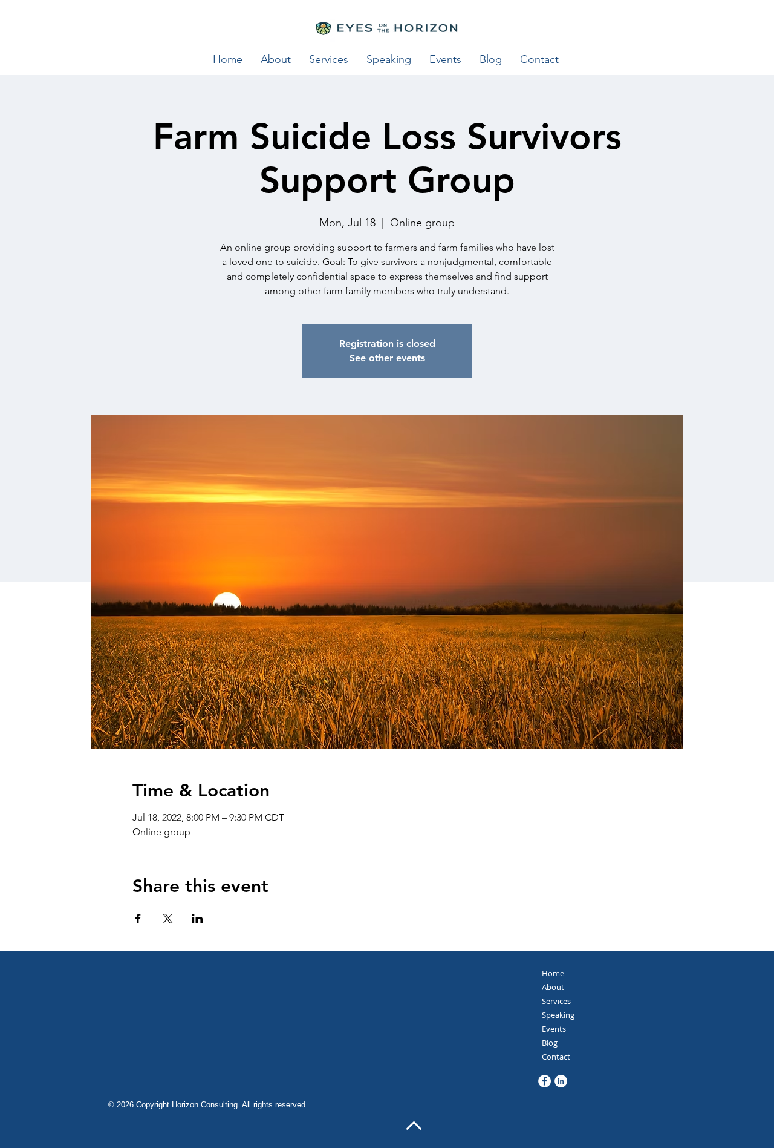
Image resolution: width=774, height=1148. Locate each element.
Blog (550, 1042)
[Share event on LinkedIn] (197, 918)
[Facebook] (544, 1081)
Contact (556, 1056)
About (553, 987)
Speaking (558, 1014)
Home (553, 973)
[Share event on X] (168, 918)
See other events (387, 358)
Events (554, 1028)
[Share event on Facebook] (138, 918)
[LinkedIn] (560, 1081)
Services (556, 1000)
